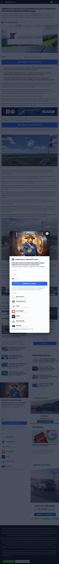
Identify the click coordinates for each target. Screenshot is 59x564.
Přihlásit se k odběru (29, 283)
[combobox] (13, 278)
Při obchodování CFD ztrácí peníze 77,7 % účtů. (22, 329)
